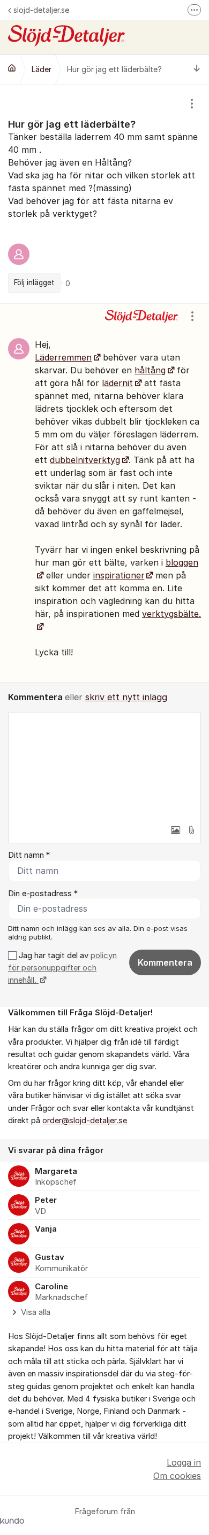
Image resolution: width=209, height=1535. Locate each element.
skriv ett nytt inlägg (126, 697)
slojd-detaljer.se (41, 9)
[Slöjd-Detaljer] (11, 67)
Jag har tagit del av (62, 968)
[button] (175, 830)
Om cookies (177, 1475)
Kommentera (165, 962)
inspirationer (119, 575)
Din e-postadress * (43, 893)
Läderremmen (63, 357)
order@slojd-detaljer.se (84, 1120)
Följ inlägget (34, 282)
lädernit (117, 383)
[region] (104, 193)
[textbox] (104, 765)
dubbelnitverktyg (85, 460)
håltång (150, 370)
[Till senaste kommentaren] (197, 69)
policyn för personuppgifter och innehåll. (62, 968)
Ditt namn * (29, 855)
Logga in (184, 1462)
